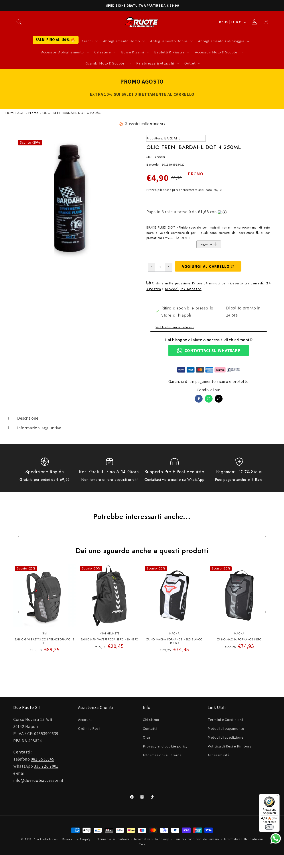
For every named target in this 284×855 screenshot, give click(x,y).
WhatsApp (196, 479)
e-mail (173, 479)
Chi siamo (151, 719)
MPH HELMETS (109, 634)
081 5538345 (42, 759)
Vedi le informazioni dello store (175, 327)
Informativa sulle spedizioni (243, 839)
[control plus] (168, 267)
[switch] (269, 827)
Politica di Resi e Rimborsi (230, 746)
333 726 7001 (46, 766)
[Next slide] (265, 612)
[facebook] (199, 399)
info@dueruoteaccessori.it (38, 780)
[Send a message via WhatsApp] (276, 838)
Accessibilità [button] (218, 755)
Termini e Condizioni (225, 719)
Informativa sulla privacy (151, 839)
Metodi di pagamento (226, 728)
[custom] (219, 399)
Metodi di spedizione (225, 737)
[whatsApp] (209, 399)
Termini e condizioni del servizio (196, 839)
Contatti (150, 728)
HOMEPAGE (15, 112)
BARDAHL (172, 138)
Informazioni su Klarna (162, 755)
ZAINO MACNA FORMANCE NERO (239, 640)
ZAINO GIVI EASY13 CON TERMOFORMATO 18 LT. (44, 641)
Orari (147, 737)
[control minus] (151, 267)
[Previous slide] (19, 612)
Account (85, 719)
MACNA (174, 634)
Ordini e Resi (89, 728)
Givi (44, 634)
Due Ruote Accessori (47, 839)
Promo (33, 112)
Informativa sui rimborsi (112, 839)
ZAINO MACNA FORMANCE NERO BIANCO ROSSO (174, 641)
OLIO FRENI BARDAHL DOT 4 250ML (71, 112)
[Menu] (277, 796)
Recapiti (144, 844)
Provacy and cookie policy (165, 746)
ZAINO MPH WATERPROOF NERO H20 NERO (109, 640)
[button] (19, 22)
